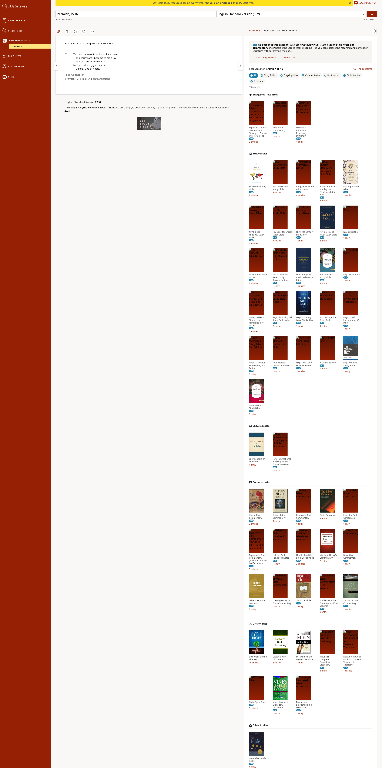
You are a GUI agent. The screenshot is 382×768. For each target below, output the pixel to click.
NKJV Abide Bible (351, 274)
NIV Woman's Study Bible (326, 276)
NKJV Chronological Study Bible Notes (282, 318)
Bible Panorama (328, 515)
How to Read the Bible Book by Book (305, 556)
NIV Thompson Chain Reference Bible (304, 277)
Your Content (289, 30)
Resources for (266, 68)
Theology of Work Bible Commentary (282, 601)
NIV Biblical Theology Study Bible (256, 235)
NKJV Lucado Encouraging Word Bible (352, 320)
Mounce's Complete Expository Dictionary (301, 131)
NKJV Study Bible (328, 362)
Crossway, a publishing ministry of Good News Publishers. (177, 107)
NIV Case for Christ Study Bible (282, 233)
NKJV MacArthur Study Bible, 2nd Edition (257, 365)
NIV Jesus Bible (350, 232)
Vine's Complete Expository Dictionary (281, 705)
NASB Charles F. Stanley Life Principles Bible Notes (328, 190)
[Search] (372, 14)
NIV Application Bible (351, 188)
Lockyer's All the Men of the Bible (304, 658)
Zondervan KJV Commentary (350, 601)
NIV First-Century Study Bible (304, 233)
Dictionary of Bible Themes (258, 658)
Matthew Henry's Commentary (328, 556)
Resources (255, 30)
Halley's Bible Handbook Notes (281, 556)
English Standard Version (79, 102)
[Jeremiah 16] (240, 66)
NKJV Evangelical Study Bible (328, 318)
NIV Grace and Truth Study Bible (328, 233)
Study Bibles (260, 153)
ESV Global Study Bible (257, 188)
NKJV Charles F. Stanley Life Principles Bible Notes (257, 321)
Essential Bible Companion (350, 516)
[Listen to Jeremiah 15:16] (92, 31)
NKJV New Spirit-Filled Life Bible (304, 364)
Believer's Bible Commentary (304, 516)
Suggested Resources (265, 94)
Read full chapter (74, 74)
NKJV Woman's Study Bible (256, 406)
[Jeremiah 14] (56, 66)
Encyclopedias (261, 425)
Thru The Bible (303, 600)
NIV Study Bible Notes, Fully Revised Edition (280, 277)
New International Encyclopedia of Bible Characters (282, 462)
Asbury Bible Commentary (279, 516)
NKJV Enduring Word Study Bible (305, 318)
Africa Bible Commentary (255, 516)
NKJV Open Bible (257, 702)
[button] (365, 3)
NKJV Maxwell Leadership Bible (281, 364)
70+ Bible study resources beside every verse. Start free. (203, 2)
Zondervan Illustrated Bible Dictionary (304, 705)
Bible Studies (260, 725)
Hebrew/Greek (272, 30)
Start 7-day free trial (266, 57)
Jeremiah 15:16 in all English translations (87, 78)
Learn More (290, 57)
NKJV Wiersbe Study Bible (350, 364)
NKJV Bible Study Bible (257, 759)
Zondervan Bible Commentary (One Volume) (329, 603)
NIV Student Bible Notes (258, 276)
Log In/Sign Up (368, 2)
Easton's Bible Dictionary (279, 658)
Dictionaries (260, 623)
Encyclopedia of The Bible (257, 460)
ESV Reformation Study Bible (281, 188)
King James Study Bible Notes (305, 188)
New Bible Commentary (279, 129)
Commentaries (261, 482)
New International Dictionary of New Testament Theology (352, 660)
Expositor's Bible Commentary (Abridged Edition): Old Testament (258, 131)
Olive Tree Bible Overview (257, 601)
